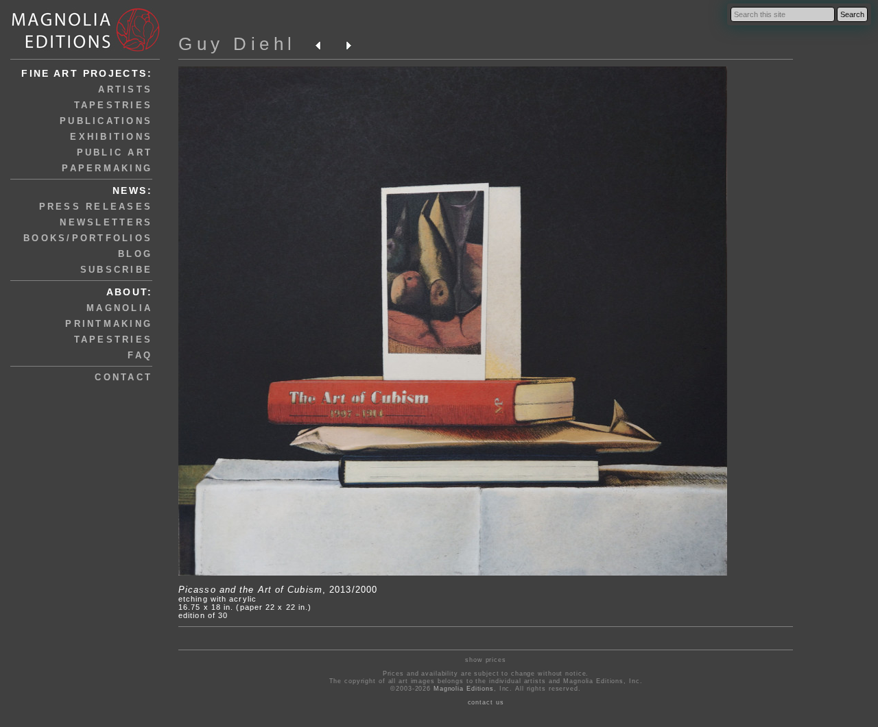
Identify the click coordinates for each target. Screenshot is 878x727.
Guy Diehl (237, 44)
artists (125, 89)
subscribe (116, 269)
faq (140, 355)
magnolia (119, 308)
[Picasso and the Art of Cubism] (452, 573)
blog (135, 254)
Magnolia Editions (464, 688)
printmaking (108, 324)
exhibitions (111, 137)
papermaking (107, 168)
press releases (96, 206)
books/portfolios (87, 238)
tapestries (113, 105)
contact (123, 377)
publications (106, 121)
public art (115, 152)
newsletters (106, 222)
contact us (486, 702)
